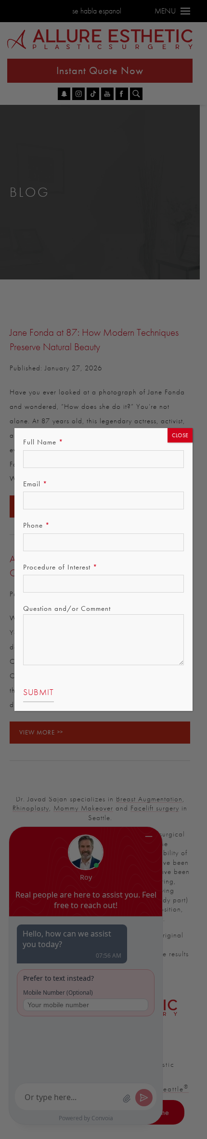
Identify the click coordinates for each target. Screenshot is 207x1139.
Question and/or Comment (67, 608)
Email (35, 484)
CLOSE (180, 435)
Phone (36, 525)
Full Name (43, 442)
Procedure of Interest (60, 567)
